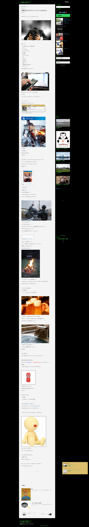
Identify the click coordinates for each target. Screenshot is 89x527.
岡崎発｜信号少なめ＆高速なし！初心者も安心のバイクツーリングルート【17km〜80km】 (67, 21)
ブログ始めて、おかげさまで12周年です (62, 148)
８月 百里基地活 (58, 172)
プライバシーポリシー (38, 521)
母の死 (65, 26)
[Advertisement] (37, 477)
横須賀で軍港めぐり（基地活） (60, 160)
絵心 (32, 488)
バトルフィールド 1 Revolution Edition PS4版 (27, 184)
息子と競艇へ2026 (58, 127)
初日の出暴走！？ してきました (74, 470)
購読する (67, 1)
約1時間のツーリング (71, 465)
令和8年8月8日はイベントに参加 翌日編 (62, 184)
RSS (63, 200)
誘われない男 (66, 48)
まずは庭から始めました (25, 2)
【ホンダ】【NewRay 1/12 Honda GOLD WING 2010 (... (27, 238)
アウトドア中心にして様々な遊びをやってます (25, 520)
